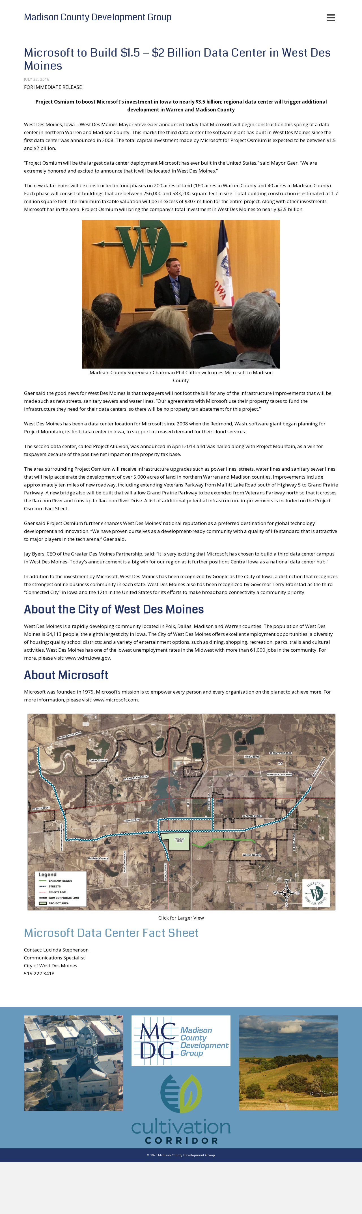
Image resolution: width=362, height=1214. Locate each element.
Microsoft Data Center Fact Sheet (111, 933)
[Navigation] (331, 17)
